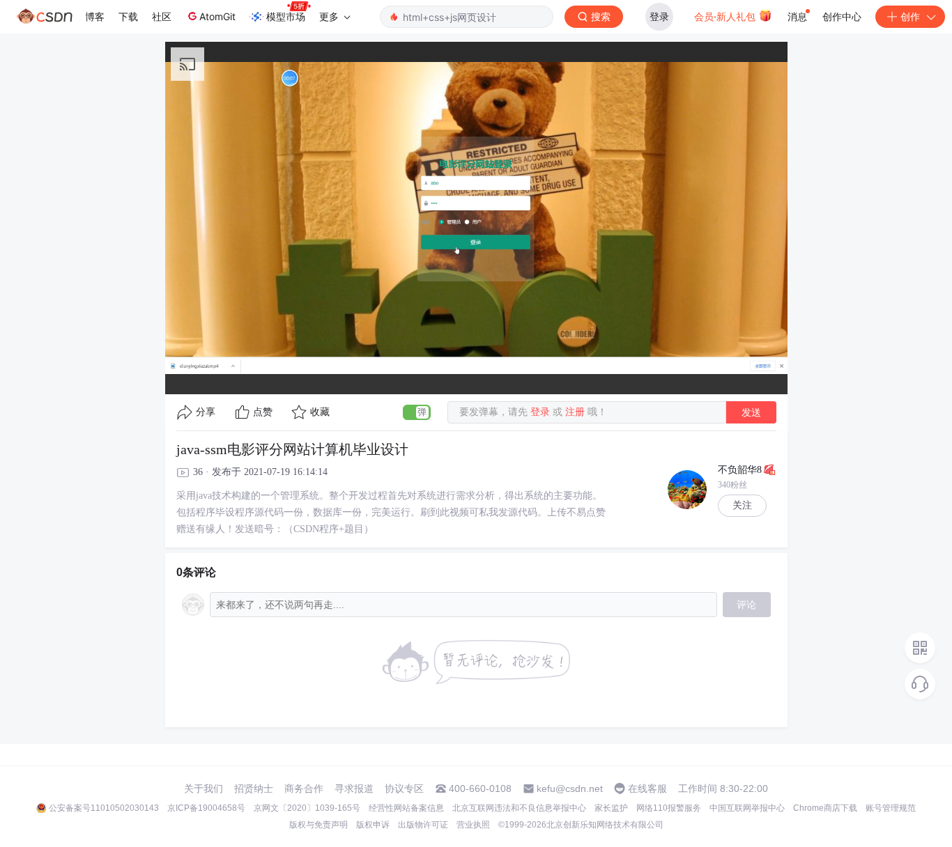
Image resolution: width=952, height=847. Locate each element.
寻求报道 (354, 788)
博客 (95, 16)
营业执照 (473, 825)
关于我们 (203, 788)
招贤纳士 (253, 788)
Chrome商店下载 (825, 808)
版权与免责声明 (318, 825)
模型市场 (285, 16)
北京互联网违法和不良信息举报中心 (519, 808)
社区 (161, 16)
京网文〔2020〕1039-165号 (307, 808)
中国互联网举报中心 (747, 808)
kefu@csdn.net (570, 788)
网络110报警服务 (668, 808)
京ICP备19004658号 (206, 808)
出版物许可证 (423, 825)
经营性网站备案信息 (406, 808)
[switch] (417, 412)
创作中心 (841, 16)
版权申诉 (373, 825)
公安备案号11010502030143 (104, 808)
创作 (910, 16)
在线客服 (647, 788)
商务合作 (303, 788)
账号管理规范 (891, 808)
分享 (205, 412)
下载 (128, 16)
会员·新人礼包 (726, 16)
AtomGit (217, 16)
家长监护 (611, 808)
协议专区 (404, 788)
